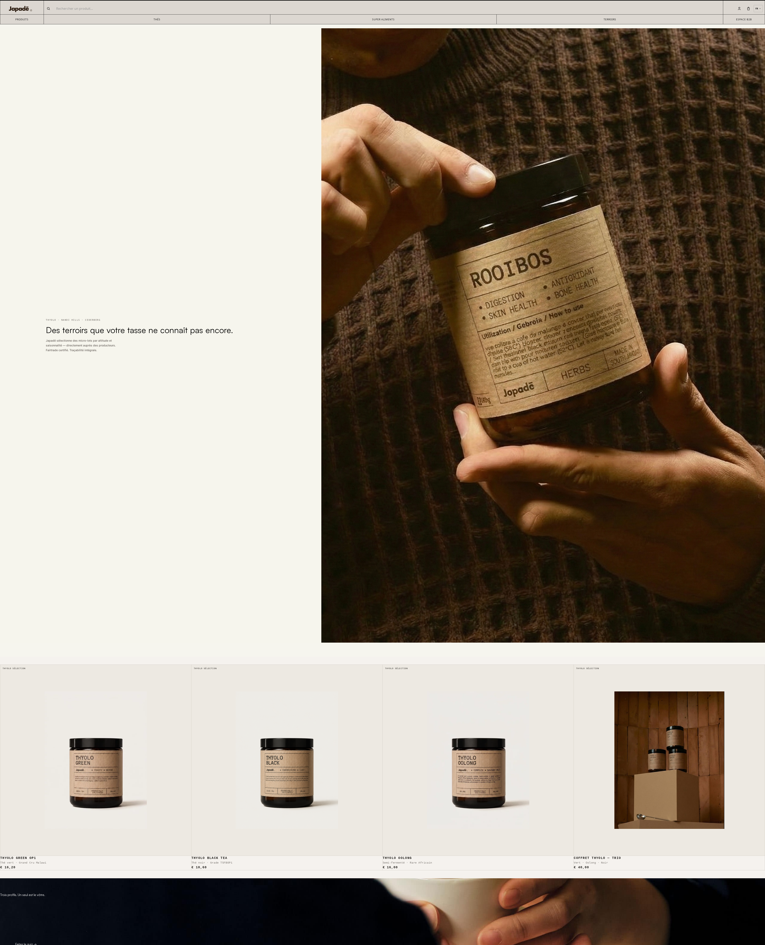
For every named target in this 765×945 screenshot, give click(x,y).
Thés (157, 19)
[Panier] (748, 8)
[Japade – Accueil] (19, 9)
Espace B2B (744, 19)
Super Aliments (383, 19)
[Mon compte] (739, 8)
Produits (22, 19)
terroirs (610, 19)
